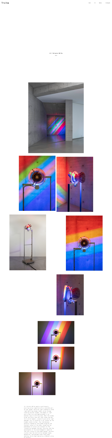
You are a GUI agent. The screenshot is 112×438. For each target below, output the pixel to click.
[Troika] (5, 3)
